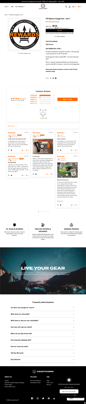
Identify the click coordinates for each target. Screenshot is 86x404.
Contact (7, 380)
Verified (43, 118)
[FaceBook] (32, 398)
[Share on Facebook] (50, 78)
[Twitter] (43, 398)
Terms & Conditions (35, 380)
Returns (49, 384)
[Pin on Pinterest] (55, 78)
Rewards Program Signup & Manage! (14, 382)
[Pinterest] (49, 398)
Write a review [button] (67, 99)
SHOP (6, 6)
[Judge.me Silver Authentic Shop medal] (43, 112)
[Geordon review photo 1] (67, 170)
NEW (12, 6)
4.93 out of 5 (23, 98)
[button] (49, 21)
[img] (11, 132)
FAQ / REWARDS (19, 6)
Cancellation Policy (35, 382)
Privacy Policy (8, 384)
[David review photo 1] (43, 146)
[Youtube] (54, 398)
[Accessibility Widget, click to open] (85, 403)
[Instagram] (38, 398)
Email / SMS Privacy (10, 386)
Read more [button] (60, 201)
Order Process (51, 382)
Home (6, 14)
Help (48, 380)
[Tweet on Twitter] (53, 78)
